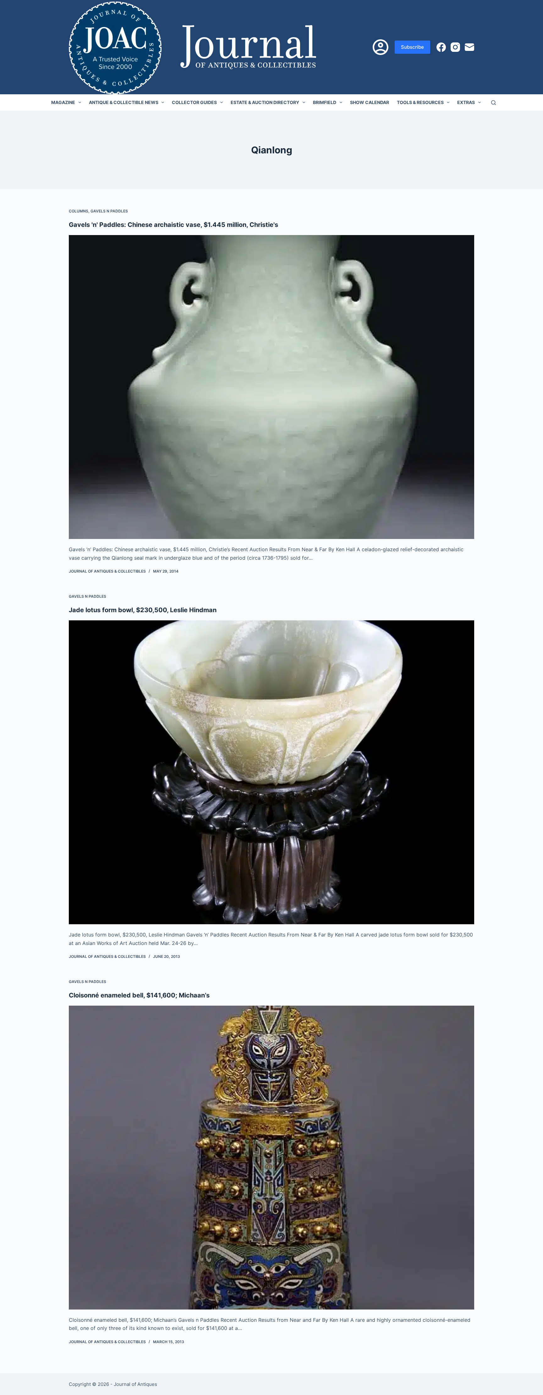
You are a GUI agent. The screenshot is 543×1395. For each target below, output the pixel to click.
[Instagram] (455, 47)
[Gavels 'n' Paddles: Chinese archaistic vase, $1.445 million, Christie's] (271, 387)
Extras (466, 102)
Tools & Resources (420, 102)
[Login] (380, 47)
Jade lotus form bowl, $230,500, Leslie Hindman (143, 610)
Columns (78, 211)
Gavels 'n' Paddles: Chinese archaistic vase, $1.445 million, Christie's (173, 224)
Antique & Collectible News (123, 102)
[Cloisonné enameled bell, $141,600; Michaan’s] (271, 1158)
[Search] (493, 102)
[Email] (469, 47)
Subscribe (412, 47)
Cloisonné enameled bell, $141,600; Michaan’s (139, 995)
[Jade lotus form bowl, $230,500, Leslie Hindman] (271, 772)
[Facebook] (441, 47)
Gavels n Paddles (109, 211)
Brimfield (324, 102)
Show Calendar (369, 102)
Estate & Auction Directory (265, 102)
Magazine (63, 102)
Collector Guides (194, 102)
